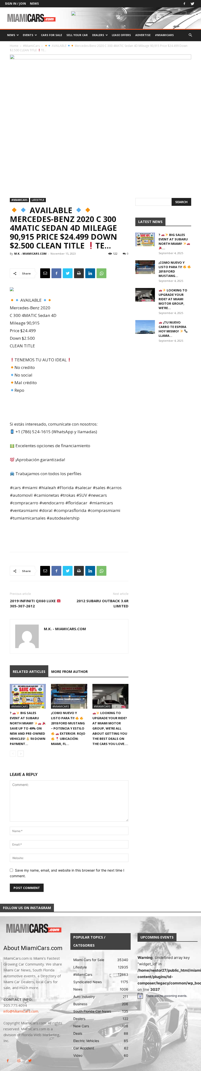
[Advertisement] (69, 407)
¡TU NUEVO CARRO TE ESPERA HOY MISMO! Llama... (172, 329)
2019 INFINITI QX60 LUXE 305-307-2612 (33, 603)
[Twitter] (192, 3)
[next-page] (21, 754)
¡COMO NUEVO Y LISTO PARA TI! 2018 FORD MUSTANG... (172, 269)
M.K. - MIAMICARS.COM (30, 253)
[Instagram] (18, 1061)
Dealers (98, 35)
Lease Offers (121, 35)
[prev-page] (13, 754)
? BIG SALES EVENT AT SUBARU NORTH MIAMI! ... (173, 241)
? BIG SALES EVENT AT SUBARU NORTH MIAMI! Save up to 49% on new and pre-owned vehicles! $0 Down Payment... (27, 728)
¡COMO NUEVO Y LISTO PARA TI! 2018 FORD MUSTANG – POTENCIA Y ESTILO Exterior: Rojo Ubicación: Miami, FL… (68, 728)
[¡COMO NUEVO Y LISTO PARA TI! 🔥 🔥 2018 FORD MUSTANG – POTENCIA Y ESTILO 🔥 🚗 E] (69, 696)
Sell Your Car (77, 35)
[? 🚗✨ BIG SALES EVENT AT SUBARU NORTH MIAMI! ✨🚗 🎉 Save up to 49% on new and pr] (28, 696)
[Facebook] (184, 3)
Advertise (143, 35)
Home (14, 46)
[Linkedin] (90, 273)
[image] (33, 928)
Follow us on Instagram (27, 907)
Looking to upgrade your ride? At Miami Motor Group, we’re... (173, 299)
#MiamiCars (164, 35)
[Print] (79, 273)
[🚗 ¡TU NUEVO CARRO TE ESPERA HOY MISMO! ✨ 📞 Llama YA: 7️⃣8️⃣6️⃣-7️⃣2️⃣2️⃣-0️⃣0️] (145, 327)
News (34, 3)
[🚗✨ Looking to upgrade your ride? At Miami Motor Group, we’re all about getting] (110, 696)
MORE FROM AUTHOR (69, 671)
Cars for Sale (51, 35)
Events (28, 35)
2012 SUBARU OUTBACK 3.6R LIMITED (102, 603)
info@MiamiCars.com (20, 1011)
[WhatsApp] (101, 273)
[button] (190, 35)
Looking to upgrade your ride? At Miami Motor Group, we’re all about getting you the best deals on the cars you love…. (110, 728)
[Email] (45, 273)
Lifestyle (38, 200)
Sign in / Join (15, 3)
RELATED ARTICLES (29, 671)
